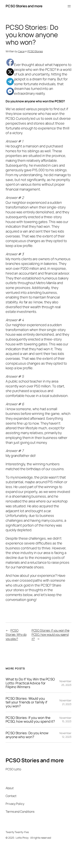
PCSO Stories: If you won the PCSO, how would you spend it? (50, 634)
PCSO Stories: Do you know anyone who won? (27, 735)
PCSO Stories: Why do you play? (16, 634)
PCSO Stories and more (24, 6)
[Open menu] (69, 6)
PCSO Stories (35, 51)
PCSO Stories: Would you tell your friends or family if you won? (26, 702)
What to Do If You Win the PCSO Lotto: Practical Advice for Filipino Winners (30, 683)
